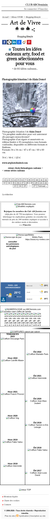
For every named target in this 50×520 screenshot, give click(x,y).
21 (41, 183)
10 (37, 180)
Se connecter (30, 9)
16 (18, 183)
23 (15, 186)
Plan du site (10, 516)
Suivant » (42, 186)
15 (14, 183)
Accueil (5, 17)
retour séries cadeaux (14, 170)
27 (34, 186)
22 (46, 183)
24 (20, 186)
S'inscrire (43, 9)
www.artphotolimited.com (15, 162)
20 (36, 183)
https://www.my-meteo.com (37, 239)
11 (41, 180)
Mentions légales (10, 496)
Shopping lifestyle (33, 17)
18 (27, 183)
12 (46, 180)
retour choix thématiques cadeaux (24, 168)
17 (22, 183)
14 (9, 183)
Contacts (7, 504)
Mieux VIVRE (17, 17)
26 (29, 186)
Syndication (24, 516)
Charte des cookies (11, 500)
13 (4, 183)
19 (32, 183)
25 (25, 186)
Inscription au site (37, 516)
